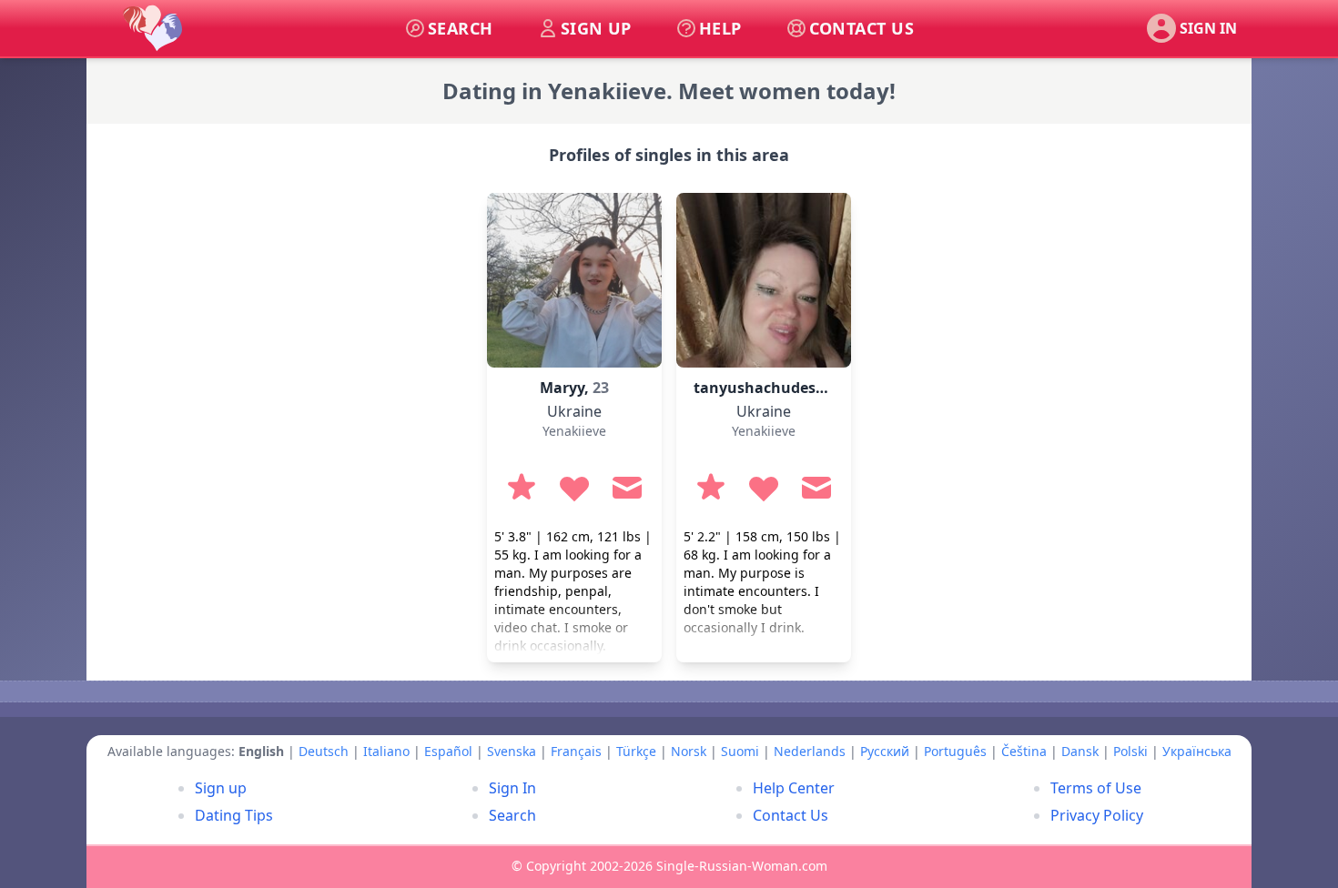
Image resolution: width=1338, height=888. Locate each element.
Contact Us (790, 815)
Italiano (386, 751)
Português (955, 751)
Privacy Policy (1096, 815)
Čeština (1024, 751)
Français (576, 751)
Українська (1197, 751)
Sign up (221, 788)
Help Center (794, 788)
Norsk (688, 751)
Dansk (1080, 751)
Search (512, 815)
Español (448, 751)
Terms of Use (1095, 788)
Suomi (740, 751)
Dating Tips (234, 815)
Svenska (511, 751)
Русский (884, 751)
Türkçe (636, 751)
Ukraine (574, 411)
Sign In (512, 788)
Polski (1130, 751)
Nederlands (810, 751)
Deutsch (324, 751)
